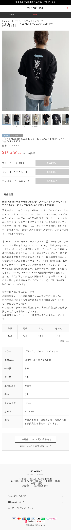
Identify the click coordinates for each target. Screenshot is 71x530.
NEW (11, 15)
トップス (16, 21)
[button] (66, 33)
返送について (26, 446)
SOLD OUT (52, 163)
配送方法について (43, 446)
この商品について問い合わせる (35, 439)
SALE (35, 15)
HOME (5, 21)
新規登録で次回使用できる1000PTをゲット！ (36, 2)
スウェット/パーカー (35, 21)
